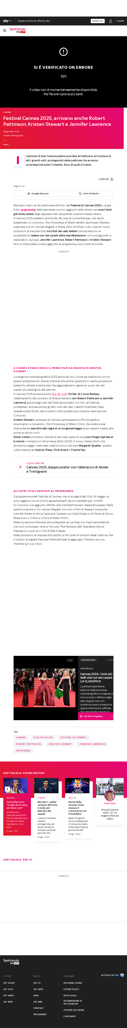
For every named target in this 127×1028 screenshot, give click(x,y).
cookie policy (71, 989)
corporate (70, 1016)
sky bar (37, 1002)
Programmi (39, 1014)
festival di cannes (73, 737)
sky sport (9, 983)
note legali (70, 995)
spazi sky (38, 1008)
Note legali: (69, 976)
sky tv (37, 983)
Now (36, 995)
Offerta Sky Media (74, 1010)
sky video (8, 995)
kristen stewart (60, 744)
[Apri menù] (4, 30)
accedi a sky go (110, 975)
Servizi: (36, 976)
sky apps (38, 989)
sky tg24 (8, 989)
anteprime (23, 750)
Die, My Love (59, 394)
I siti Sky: (7, 976)
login (120, 21)
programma (28, 209)
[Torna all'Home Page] (17, 30)
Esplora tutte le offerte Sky (34, 21)
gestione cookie (73, 983)
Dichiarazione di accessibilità (73, 1002)
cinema (21, 737)
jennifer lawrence (92, 744)
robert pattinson (28, 744)
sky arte (8, 1002)
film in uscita (43, 737)
